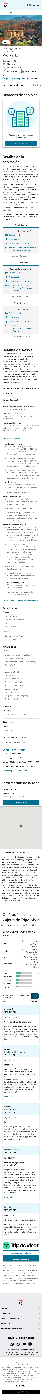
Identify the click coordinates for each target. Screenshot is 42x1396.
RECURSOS (5, 1323)
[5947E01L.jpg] (21, 30)
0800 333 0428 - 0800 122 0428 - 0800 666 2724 (21, 1352)
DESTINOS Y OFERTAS (10, 1318)
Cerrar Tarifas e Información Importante (19, 600)
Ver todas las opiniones (21, 1253)
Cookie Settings (21, 1386)
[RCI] (5, 5)
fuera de (35, 996)
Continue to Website (21, 1392)
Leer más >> (9, 1096)
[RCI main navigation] (37, 4)
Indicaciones (21, 802)
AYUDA (4, 1308)
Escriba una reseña (21, 1259)
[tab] (13, 85)
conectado (26, 995)
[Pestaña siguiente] (40, 85)
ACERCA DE (5, 1313)
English (34, 1002)
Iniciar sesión (21, 143)
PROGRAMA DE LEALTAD (11, 1328)
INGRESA (31, 5)
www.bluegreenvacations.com (15, 770)
